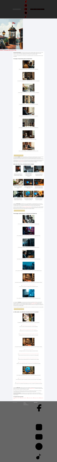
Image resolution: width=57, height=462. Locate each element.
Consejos (32, 9)
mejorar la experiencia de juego (27, 206)
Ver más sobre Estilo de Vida (19, 210)
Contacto (42, 9)
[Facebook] (26, 3)
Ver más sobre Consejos (18, 155)
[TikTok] (26, 18)
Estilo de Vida (38, 9)
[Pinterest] (26, 14)
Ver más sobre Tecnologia (19, 309)
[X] (39, 422)
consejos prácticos (31, 388)
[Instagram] (26, 7)
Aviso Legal (25, 403)
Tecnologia (35, 9)
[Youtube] (26, 10)
